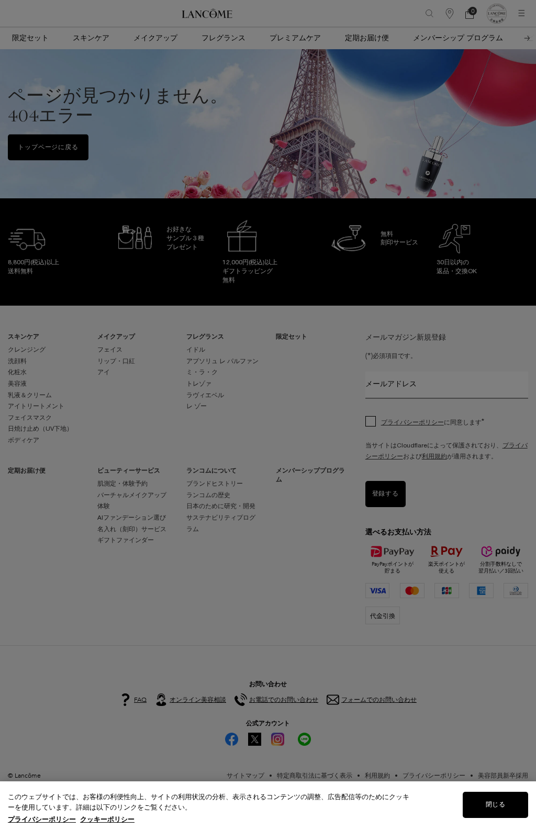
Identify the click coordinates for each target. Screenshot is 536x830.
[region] (268, 805)
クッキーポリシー (107, 819)
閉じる (495, 804)
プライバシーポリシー (42, 819)
